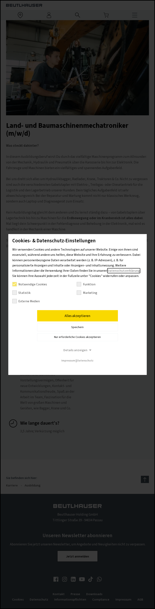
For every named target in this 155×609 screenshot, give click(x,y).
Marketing (90, 293)
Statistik (24, 293)
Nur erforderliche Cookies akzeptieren (77, 337)
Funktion (89, 284)
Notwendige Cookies (32, 284)
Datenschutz (85, 361)
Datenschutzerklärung (124, 270)
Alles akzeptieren (77, 316)
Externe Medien (29, 301)
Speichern (77, 327)
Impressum (68, 361)
